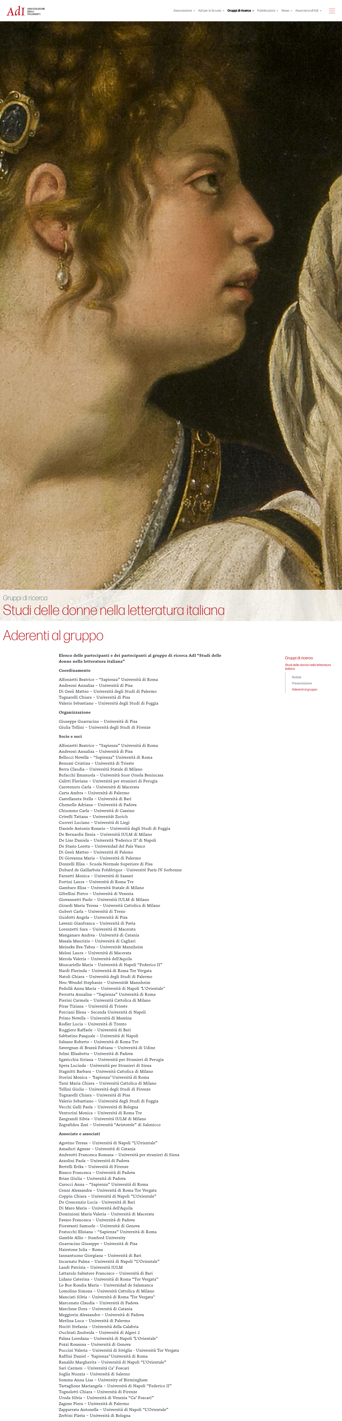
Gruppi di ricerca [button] (241, 11)
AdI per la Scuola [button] (210, 11)
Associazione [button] (183, 11)
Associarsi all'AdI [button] (307, 11)
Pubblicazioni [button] (266, 11)
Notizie (296, 677)
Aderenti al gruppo (304, 690)
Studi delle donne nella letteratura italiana (114, 610)
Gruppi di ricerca (25, 598)
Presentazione (302, 683)
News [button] (285, 11)
